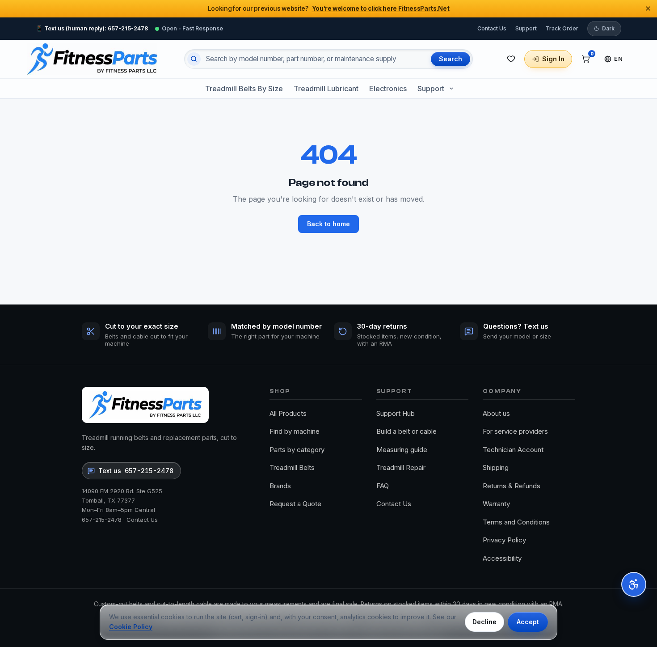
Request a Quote (295, 503)
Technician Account (513, 449)
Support (526, 28)
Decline (484, 622)
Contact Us (491, 28)
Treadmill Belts (292, 467)
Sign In (553, 59)
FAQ (382, 486)
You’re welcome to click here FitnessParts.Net (381, 8)
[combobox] (315, 59)
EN (618, 58)
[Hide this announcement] (648, 8)
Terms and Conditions (516, 522)
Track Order (562, 28)
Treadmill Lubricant (326, 88)
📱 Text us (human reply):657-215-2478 (92, 28)
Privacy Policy (504, 540)
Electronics (388, 88)
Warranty (496, 503)
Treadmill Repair (400, 467)
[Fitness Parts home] (92, 59)
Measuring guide (401, 449)
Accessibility (502, 558)
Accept (528, 622)
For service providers (515, 431)
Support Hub (395, 413)
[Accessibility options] (633, 584)
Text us (135, 470)
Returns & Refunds (511, 486)
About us (496, 413)
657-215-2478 (102, 519)
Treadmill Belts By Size (244, 88)
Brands (280, 486)
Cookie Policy (130, 626)
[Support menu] (451, 88)
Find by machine (295, 431)
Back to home (328, 224)
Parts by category (297, 449)
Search (450, 59)
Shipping (496, 467)
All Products (288, 413)
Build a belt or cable (406, 431)
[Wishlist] (511, 59)
